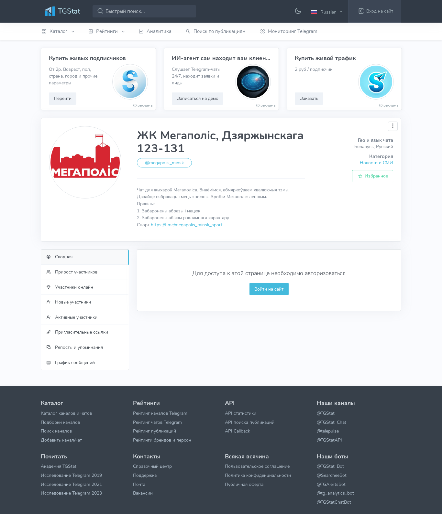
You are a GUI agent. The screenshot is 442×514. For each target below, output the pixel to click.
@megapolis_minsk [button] (164, 163)
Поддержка (145, 475)
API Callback (237, 431)
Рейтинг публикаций (154, 431)
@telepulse (328, 431)
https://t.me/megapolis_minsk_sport (187, 224)
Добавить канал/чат (61, 440)
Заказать (309, 98)
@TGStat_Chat (331, 422)
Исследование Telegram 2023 (71, 493)
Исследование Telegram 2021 (71, 484)
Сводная (63, 256)
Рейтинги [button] (107, 31)
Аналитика (159, 31)
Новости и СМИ (376, 162)
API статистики (240, 413)
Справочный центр (152, 466)
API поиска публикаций (249, 422)
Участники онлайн (73, 287)
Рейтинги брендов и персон (162, 440)
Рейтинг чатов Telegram (157, 422)
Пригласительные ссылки (81, 332)
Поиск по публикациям (219, 31)
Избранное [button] (375, 176)
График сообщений (74, 362)
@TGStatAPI (329, 440)
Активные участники (75, 317)
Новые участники (72, 302)
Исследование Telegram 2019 (71, 475)
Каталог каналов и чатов (66, 413)
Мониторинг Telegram (292, 31)
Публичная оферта (244, 484)
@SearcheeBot (332, 475)
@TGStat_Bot (330, 466)
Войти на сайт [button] (268, 289)
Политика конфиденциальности (258, 475)
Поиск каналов (56, 431)
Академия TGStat (58, 466)
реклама (145, 105)
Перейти (63, 98)
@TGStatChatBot (334, 502)
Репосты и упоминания (78, 347)
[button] (327, 11)
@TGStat (326, 413)
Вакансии (143, 493)
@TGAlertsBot (331, 484)
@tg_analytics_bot (335, 493)
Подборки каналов (60, 422)
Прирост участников (75, 272)
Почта (139, 484)
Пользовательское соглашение (257, 466)
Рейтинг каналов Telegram (160, 413)
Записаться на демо (197, 98)
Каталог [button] (59, 31)
